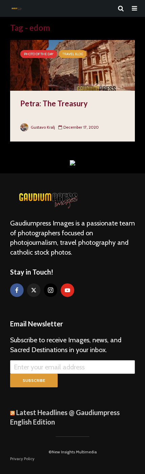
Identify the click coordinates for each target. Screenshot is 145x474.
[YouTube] (67, 290)
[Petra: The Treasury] (72, 65)
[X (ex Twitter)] (33, 290)
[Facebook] (17, 290)
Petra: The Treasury (54, 103)
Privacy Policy (22, 458)
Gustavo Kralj (42, 127)
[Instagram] (50, 290)
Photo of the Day (38, 54)
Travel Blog (72, 54)
